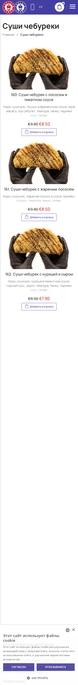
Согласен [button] (19, 667)
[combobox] (68, 630)
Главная (8, 34)
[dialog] (39, 655)
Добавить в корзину (41, 132)
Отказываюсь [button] (55, 667)
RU (41, 20)
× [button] (73, 629)
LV (40, 7)
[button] (39, 677)
